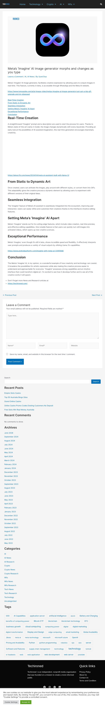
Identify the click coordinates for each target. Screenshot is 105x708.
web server (68, 654)
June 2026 (8, 433)
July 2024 (8, 445)
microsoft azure (61, 637)
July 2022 (8, 535)
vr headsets (10, 655)
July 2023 (8, 492)
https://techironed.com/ (17, 283)
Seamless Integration (16, 106)
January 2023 (10, 512)
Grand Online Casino (12, 401)
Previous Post (9, 295)
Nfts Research (10, 585)
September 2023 (11, 484)
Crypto (50, 4)
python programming (47, 643)
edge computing (55, 632)
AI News (30, 77)
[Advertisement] (52, 155)
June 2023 (8, 496)
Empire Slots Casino (12, 393)
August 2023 (9, 488)
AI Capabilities (19, 616)
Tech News (9, 589)
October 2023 (10, 480)
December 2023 (11, 472)
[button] (36, 4)
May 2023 (8, 500)
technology (75, 648)
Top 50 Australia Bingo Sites (16, 397)
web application (33, 655)
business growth (13, 626)
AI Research (9, 562)
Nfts (70, 4)
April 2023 (8, 504)
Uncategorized (10, 601)
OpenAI (75, 637)
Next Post (97, 295)
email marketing (72, 632)
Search (7, 378)
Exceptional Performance (18, 111)
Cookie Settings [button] (11, 702)
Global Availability (90, 632)
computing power (52, 627)
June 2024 (8, 449)
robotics (64, 643)
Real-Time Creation (16, 100)
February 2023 (10, 508)
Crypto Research (11, 574)
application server (37, 616)
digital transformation (14, 632)
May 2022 (8, 543)
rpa (73, 643)
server (88, 643)
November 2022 (11, 519)
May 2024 (8, 452)
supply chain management (39, 649)
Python (32, 643)
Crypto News (9, 570)
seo (79, 643)
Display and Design (35, 632)
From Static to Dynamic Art (19, 103)
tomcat (88, 649)
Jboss (8, 637)
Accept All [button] (26, 702)
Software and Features (15, 649)
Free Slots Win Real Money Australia (19, 410)
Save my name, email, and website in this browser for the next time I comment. (42, 354)
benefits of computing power (17, 621)
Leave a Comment (15, 77)
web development (52, 654)
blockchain (52, 621)
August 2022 (9, 531)
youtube (81, 655)
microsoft (46, 637)
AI (61, 4)
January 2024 (10, 468)
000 (7, 616)
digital (66, 627)
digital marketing (80, 626)
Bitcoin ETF (39, 621)
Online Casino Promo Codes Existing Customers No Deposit (28, 406)
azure (73, 616)
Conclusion (12, 114)
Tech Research (10, 593)
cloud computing (33, 626)
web (21, 655)
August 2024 (9, 441)
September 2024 (11, 437)
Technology (34, 4)
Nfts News (8, 581)
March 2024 (9, 460)
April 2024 (8, 456)
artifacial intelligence (57, 616)
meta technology (32, 637)
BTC (86, 621)
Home (22, 4)
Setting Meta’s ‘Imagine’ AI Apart (21, 109)
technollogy (59, 649)
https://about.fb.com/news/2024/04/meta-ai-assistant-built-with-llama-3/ (38, 175)
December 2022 (11, 516)
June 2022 (8, 539)
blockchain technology (70, 621)
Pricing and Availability (15, 643)
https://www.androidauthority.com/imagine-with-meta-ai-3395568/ (36, 251)
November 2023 (11, 476)
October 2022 (10, 523)
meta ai (18, 637)
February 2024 (10, 464)
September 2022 (11, 527)
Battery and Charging (89, 616)
